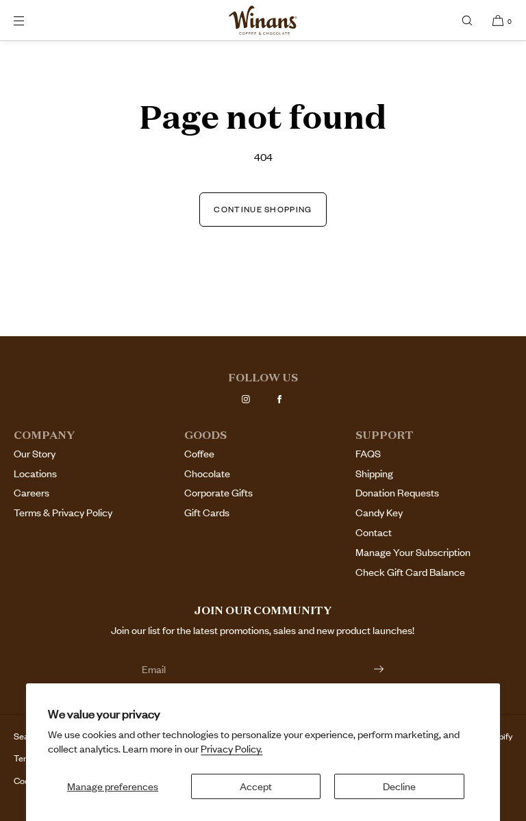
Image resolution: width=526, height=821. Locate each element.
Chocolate (207, 473)
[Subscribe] (367, 669)
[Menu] (30, 20)
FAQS (368, 453)
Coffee (199, 453)
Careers (31, 492)
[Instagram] (246, 399)
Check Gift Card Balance (410, 572)
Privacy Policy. (231, 748)
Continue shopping (263, 209)
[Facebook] (279, 399)
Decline (399, 786)
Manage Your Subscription (413, 552)
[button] (467, 20)
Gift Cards (206, 512)
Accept (256, 786)
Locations (35, 473)
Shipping (374, 473)
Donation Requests (397, 492)
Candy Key (379, 512)
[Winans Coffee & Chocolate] (263, 20)
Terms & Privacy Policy (63, 512)
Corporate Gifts (218, 492)
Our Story (34, 453)
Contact (373, 532)
